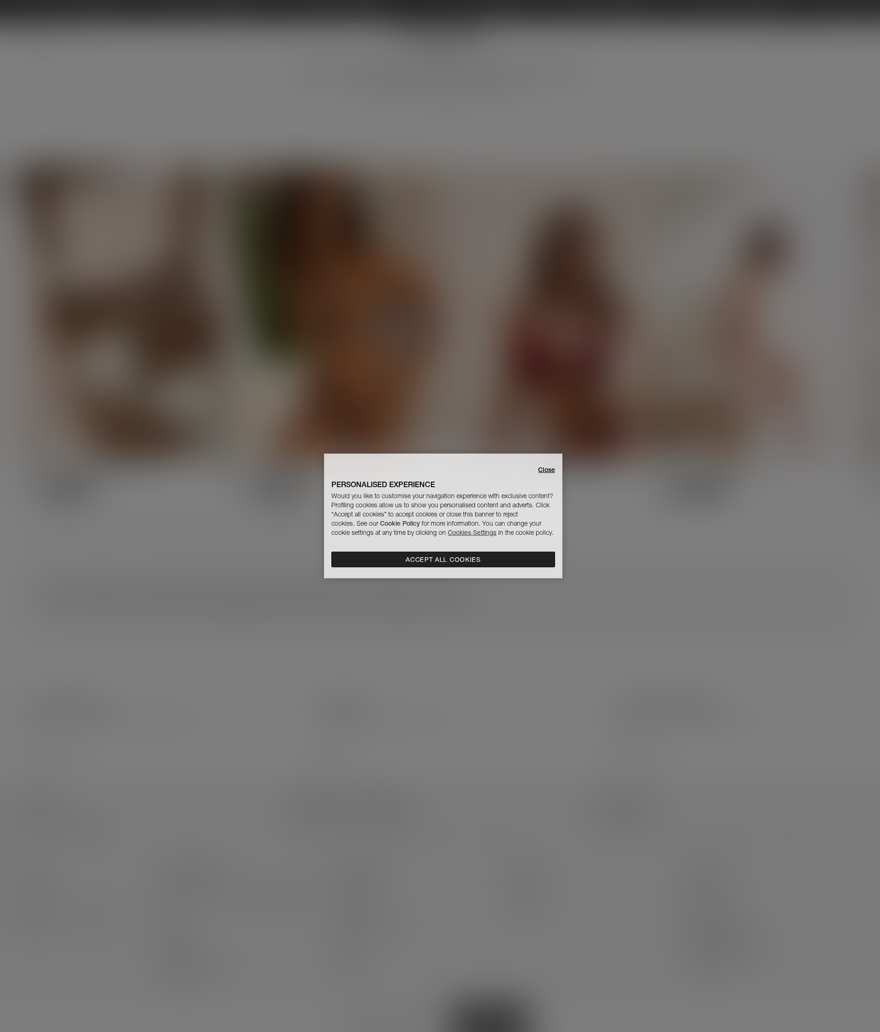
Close (546, 469)
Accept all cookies (443, 559)
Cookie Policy (400, 523)
